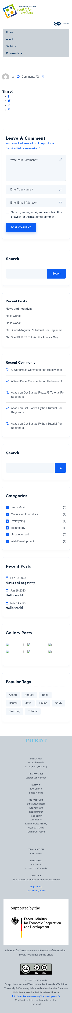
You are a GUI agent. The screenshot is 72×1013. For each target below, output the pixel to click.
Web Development (22, 541)
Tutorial (33, 711)
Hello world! (13, 315)
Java (28, 703)
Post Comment (21, 227)
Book (45, 695)
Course (13, 703)
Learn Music (18, 507)
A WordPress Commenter (26, 369)
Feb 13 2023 (18, 577)
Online (43, 703)
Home (9, 32)
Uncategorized (20, 534)
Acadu (15, 392)
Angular (29, 695)
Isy (12, 76)
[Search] (60, 468)
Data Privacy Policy (36, 890)
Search (12, 259)
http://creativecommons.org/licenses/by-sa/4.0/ (36, 996)
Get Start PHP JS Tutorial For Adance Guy (32, 337)
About (9, 39)
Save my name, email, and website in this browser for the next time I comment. (36, 214)
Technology (18, 527)
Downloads (12, 53)
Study (58, 703)
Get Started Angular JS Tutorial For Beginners (34, 330)
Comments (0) (30, 76)
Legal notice (36, 886)
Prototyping (18, 521)
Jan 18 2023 (18, 590)
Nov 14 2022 (18, 603)
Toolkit (9, 46)
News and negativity (20, 583)
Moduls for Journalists (24, 514)
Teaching (14, 711)
